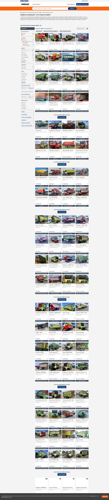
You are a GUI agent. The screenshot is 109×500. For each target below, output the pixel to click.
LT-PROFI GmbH (68, 138)
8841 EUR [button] (65, 136)
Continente (23, 64)
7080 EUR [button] (38, 156)
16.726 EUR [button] (78, 89)
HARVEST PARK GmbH (82, 320)
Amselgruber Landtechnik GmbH (82, 91)
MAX (29, 87)
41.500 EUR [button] (65, 446)
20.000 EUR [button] (78, 183)
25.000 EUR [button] (38, 203)
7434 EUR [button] (65, 109)
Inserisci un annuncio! (83, 4)
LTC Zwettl (55, 71)
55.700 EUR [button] (38, 319)
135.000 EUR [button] (52, 319)
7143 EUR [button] (65, 231)
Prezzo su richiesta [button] (53, 49)
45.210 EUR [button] (65, 378)
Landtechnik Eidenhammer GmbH (41, 111)
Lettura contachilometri (26, 117)
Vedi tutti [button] (23, 62)
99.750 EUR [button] (38, 89)
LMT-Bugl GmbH (68, 71)
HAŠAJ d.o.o (55, 158)
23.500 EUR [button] (78, 466)
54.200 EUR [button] (38, 406)
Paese (22, 71)
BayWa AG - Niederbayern (55, 293)
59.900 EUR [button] (38, 231)
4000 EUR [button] (38, 339)
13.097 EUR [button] (38, 69)
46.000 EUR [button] (51, 466)
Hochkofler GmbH (42, 51)
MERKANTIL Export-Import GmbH (68, 253)
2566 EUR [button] (78, 49)
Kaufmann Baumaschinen (55, 111)
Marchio (23, 48)
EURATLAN (42, 185)
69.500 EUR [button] (38, 271)
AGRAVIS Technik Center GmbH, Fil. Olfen (69, 468)
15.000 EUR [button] (38, 183)
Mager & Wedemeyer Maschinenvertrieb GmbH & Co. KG (85, 273)
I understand (105, 496)
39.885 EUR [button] (38, 446)
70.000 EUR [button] (38, 466)
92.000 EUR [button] (51, 358)
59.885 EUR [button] (51, 271)
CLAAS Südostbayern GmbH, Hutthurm (55, 380)
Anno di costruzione (25, 94)
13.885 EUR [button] (78, 339)
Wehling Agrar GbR (68, 320)
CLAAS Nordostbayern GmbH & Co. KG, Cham (43, 293)
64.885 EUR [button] (51, 406)
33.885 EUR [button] (38, 426)
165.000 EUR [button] (79, 136)
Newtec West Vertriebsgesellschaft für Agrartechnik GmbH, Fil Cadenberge (48, 320)
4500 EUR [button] (51, 251)
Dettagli (23, 111)
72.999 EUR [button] (51, 339)
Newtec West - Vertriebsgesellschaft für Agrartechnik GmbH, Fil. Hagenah (75, 293)
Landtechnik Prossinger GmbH (42, 138)
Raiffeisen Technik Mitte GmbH (42, 273)
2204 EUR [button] (78, 109)
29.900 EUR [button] (38, 136)
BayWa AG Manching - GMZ (68, 273)
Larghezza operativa (25, 122)
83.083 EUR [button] (51, 89)
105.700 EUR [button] (65, 251)
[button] (27, 28)
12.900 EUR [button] (51, 426)
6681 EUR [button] (78, 251)
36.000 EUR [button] (78, 156)
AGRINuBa (41, 340)
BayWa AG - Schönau (68, 340)
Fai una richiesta (61, 117)
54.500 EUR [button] (65, 319)
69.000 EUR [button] (78, 271)
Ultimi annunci (24, 100)
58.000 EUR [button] (65, 183)
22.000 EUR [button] (51, 203)
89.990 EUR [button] (51, 446)
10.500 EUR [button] (78, 203)
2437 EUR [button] (38, 251)
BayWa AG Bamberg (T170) (82, 233)
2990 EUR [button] (38, 291)
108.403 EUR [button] (79, 231)
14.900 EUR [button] (51, 156)
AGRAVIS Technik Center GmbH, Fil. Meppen (43, 233)
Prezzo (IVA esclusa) (25, 85)
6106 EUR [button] (65, 89)
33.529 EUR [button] (65, 426)
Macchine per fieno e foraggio (35, 12)
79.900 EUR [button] (65, 466)
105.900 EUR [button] (79, 358)
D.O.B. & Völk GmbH (55, 428)
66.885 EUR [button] (78, 426)
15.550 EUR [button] (38, 378)
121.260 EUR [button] (65, 271)
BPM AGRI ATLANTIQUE (82, 158)
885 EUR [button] (38, 49)
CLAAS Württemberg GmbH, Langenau (55, 360)
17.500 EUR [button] (65, 203)
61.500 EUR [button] (38, 358)
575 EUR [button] (78, 69)
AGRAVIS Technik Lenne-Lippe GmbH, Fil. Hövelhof (71, 408)
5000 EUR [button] (51, 109)
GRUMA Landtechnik (82, 380)
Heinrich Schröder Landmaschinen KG (55, 253)
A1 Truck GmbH (82, 448)
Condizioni (23, 120)
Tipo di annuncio (25, 31)
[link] (41, 37)
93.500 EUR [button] (65, 339)
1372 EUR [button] (38, 109)
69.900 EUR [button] (65, 358)
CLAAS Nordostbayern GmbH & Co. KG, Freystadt (44, 380)
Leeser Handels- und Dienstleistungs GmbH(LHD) (44, 468)
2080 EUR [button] (51, 136)
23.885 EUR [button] (78, 406)
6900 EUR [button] (51, 183)
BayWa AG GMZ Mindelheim (82, 253)
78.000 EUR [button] (65, 69)
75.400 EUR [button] (78, 446)
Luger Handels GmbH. (55, 51)
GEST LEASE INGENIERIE (55, 185)
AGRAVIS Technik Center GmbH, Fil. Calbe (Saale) (57, 468)
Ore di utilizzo (24, 114)
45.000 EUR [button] (51, 291)
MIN (22, 87)
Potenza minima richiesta (26, 125)
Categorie (23, 38)
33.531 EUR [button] (65, 49)
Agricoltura (25, 12)
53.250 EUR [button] (51, 69)
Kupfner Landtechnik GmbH (68, 51)
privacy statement (4, 497)
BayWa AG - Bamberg (68, 233)
